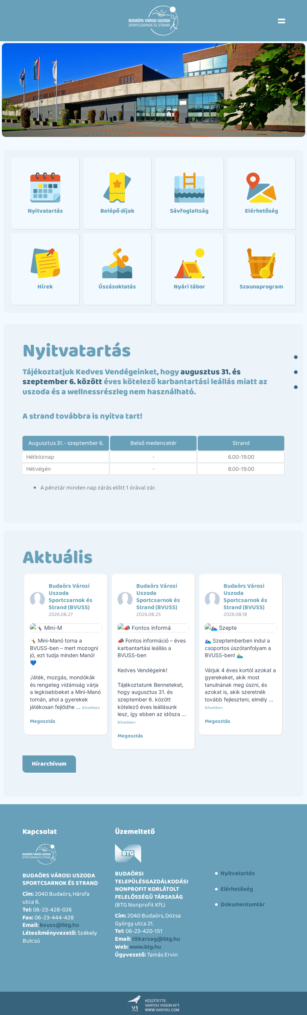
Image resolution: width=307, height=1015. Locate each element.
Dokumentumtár (242, 904)
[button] (281, 20)
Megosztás (42, 721)
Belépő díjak (117, 211)
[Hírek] (45, 263)
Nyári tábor (189, 286)
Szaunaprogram (261, 286)
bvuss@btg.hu (59, 925)
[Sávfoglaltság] (189, 188)
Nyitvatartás (45, 211)
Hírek (45, 286)
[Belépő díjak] (117, 188)
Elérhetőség (261, 211)
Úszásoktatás (117, 286)
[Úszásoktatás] (117, 263)
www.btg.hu (145, 947)
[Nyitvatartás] (45, 188)
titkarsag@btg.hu (156, 939)
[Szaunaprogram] (261, 263)
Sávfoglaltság (189, 211)
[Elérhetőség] (261, 188)
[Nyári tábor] (189, 263)
